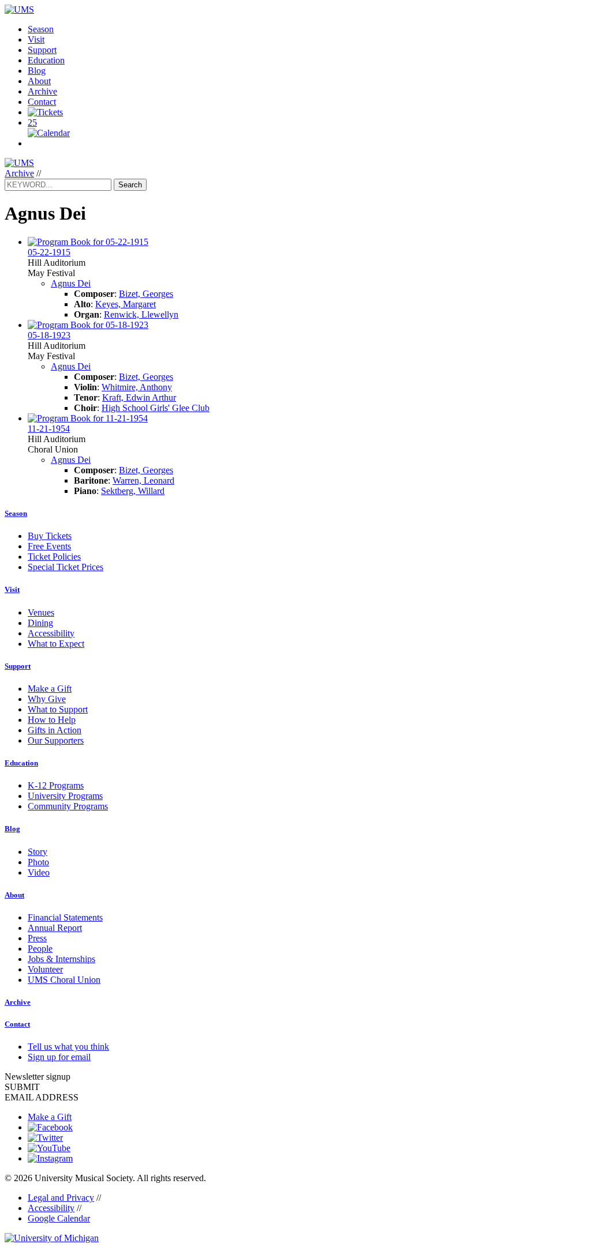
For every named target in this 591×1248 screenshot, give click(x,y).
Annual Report (55, 928)
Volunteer (45, 969)
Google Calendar (59, 1218)
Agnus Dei (71, 283)
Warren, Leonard (143, 480)
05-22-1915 (49, 252)
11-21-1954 (49, 428)
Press (37, 938)
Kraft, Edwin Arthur (139, 397)
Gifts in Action (54, 730)
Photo (38, 862)
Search (130, 184)
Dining (40, 623)
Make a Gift (50, 688)
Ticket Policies (54, 556)
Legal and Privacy (61, 1197)
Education (46, 60)
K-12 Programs (56, 785)
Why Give (47, 699)
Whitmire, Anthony (137, 387)
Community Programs (68, 806)
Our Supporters (56, 740)
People (40, 948)
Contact (42, 102)
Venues (41, 612)
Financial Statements (65, 917)
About (39, 81)
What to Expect (56, 643)
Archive (42, 91)
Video (39, 872)
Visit (36, 39)
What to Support (58, 709)
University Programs (65, 796)
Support (42, 50)
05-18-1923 (49, 335)
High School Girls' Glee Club (156, 408)
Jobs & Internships (61, 959)
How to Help (52, 720)
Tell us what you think (68, 1046)
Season (41, 29)
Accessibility (51, 633)
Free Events (49, 546)
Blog (37, 71)
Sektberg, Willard (132, 491)
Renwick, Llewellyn (141, 314)
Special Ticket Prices (65, 567)
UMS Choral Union (64, 980)
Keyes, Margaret (125, 304)
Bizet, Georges (146, 294)
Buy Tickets (50, 536)
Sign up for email (59, 1057)
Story (37, 852)
